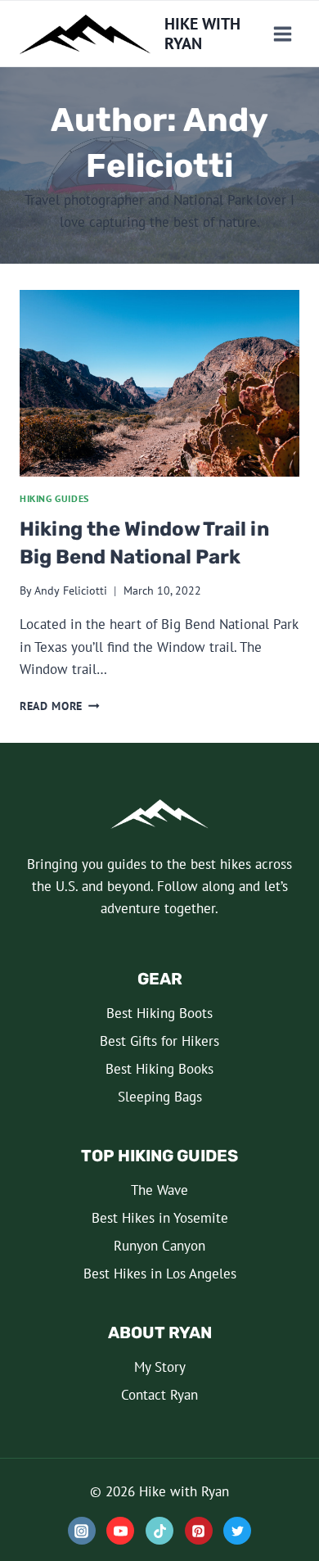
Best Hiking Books (159, 1069)
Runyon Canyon (159, 1246)
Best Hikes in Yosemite (160, 1218)
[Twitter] (237, 1531)
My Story (160, 1367)
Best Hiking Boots (159, 1013)
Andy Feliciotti (70, 590)
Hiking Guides (54, 498)
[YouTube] (120, 1531)
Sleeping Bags (160, 1097)
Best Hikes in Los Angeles (159, 1274)
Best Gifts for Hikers (159, 1041)
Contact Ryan (159, 1395)
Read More (60, 706)
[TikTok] (159, 1531)
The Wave (159, 1190)
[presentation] (159, 383)
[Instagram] (82, 1531)
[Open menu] (282, 33)
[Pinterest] (199, 1531)
